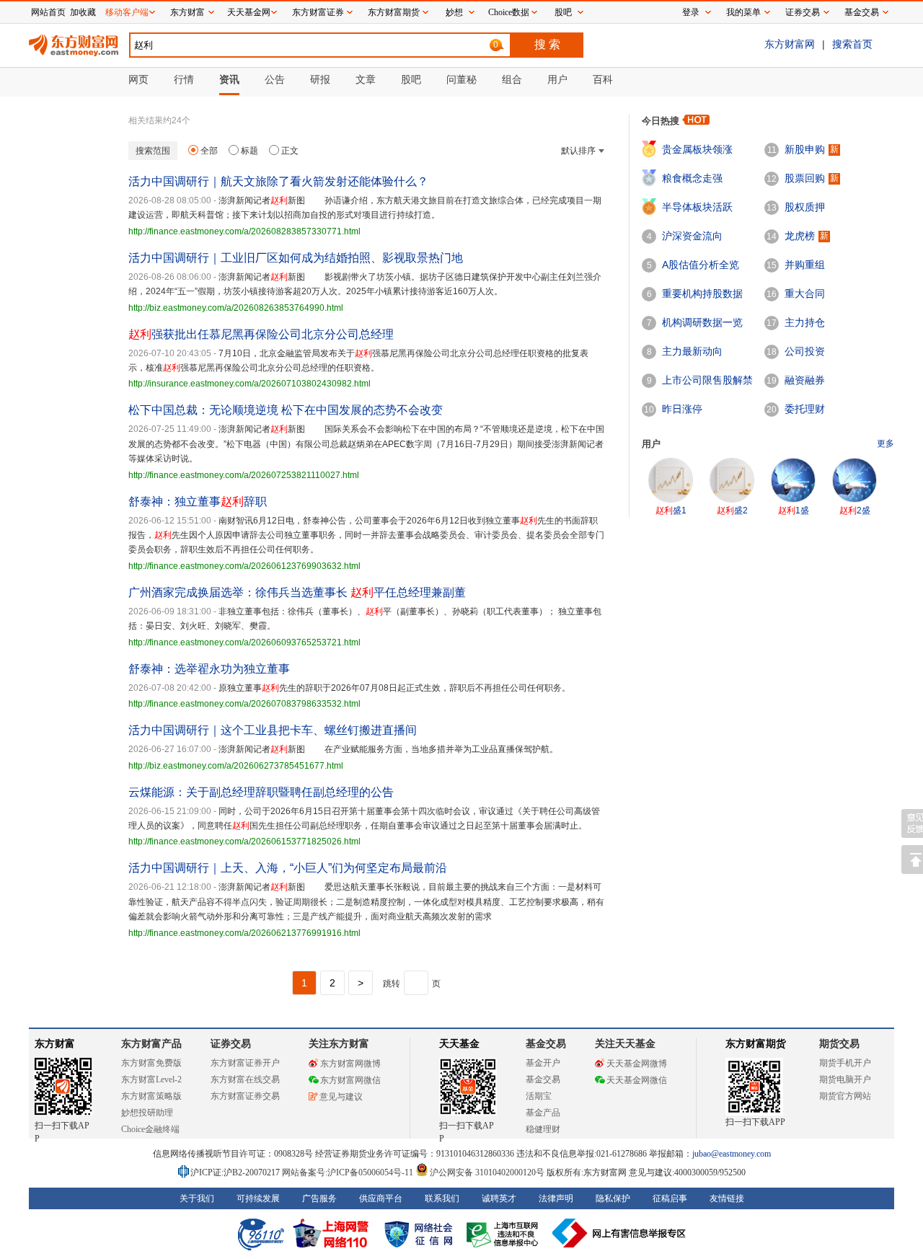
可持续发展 (258, 1198)
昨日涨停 (682, 409)
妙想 (454, 12)
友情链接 (727, 1198)
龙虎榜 (800, 236)
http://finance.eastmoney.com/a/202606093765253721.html (244, 642)
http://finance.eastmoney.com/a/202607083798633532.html (244, 704)
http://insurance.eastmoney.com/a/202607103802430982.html (249, 384)
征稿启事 (670, 1198)
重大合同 (805, 293)
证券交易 (802, 12)
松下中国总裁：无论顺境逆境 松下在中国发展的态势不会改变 (285, 410)
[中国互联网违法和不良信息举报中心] (619, 1233)
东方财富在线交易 (245, 1079)
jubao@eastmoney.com (731, 1154)
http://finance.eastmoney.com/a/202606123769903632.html (244, 566)
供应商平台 (380, 1198)
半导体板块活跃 (697, 207)
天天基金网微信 (636, 1080)
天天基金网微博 (636, 1064)
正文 (290, 151)
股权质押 (805, 207)
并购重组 (805, 264)
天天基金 (459, 1043)
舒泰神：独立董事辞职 (197, 501)
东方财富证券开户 (245, 1063)
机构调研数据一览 (702, 322)
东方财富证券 (318, 12)
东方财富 (55, 1043)
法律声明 (556, 1198)
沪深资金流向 (692, 236)
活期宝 (539, 1096)
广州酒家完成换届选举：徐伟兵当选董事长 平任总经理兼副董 (297, 592)
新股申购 (805, 149)
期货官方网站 (845, 1096)
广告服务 (319, 1198)
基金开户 (543, 1063)
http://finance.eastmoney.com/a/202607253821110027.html (243, 475)
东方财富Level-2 (151, 1079)
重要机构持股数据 (702, 293)
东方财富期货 (755, 1043)
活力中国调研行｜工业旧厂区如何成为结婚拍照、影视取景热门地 (295, 258)
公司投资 (805, 351)
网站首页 (48, 12)
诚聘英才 (499, 1198)
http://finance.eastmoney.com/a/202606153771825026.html (244, 841)
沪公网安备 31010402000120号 (487, 1172)
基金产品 (543, 1113)
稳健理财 (543, 1129)
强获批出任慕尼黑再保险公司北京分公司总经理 (261, 334)
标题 (249, 151)
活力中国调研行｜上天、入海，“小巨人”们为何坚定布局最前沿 (287, 868)
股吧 (563, 12)
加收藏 (83, 12)
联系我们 (442, 1198)
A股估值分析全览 (700, 264)
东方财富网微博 (350, 1064)
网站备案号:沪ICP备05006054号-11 (348, 1172)
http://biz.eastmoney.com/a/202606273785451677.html (235, 766)
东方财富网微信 (350, 1080)
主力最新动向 (692, 351)
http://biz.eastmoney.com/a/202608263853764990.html (235, 308)
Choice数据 (508, 12)
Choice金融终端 (150, 1129)
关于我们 (197, 1198)
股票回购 (805, 178)
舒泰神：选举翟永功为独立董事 (209, 669)
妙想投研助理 (147, 1113)
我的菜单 (743, 12)
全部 (209, 151)
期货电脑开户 (845, 1079)
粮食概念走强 (692, 178)
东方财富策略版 (151, 1096)
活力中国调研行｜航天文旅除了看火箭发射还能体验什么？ (278, 181)
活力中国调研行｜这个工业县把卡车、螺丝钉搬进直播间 (272, 730)
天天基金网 (248, 12)
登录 (690, 12)
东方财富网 (789, 44)
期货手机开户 (845, 1063)
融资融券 (805, 380)
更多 (885, 443)
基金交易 (543, 1079)
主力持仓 (805, 322)
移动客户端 (127, 12)
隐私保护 (613, 1198)
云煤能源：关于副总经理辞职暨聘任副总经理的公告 (261, 792)
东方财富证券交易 (245, 1096)
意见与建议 (341, 1097)
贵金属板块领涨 (697, 149)
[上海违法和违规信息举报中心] (504, 1233)
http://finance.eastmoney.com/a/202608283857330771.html (244, 231)
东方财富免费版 (151, 1063)
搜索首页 (852, 44)
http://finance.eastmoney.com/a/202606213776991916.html (244, 933)
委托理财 (805, 409)
